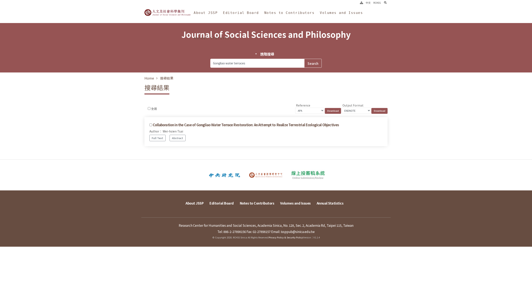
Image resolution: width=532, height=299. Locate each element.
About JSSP (206, 13)
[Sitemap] (361, 2)
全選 (154, 109)
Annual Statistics (214, 38)
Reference (303, 105)
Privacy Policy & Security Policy (285, 237)
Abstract (177, 138)
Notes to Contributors (289, 13)
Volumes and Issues (341, 13)
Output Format (352, 105)
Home (149, 78)
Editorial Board (241, 13)
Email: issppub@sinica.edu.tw (293, 231)
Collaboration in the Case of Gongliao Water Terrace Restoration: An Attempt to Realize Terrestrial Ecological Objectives (246, 124)
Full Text (157, 138)
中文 (368, 2)
